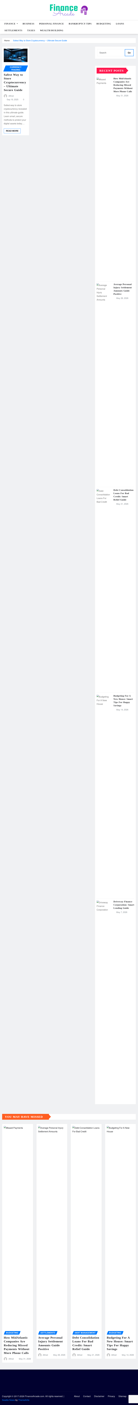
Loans (120, 24)
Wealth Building (51, 30)
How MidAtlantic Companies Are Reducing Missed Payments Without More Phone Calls (123, 85)
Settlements (13, 30)
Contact (87, 1396)
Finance (10, 24)
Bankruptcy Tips (80, 24)
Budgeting (103, 24)
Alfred (11, 95)
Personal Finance (51, 24)
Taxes (31, 30)
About (77, 1396)
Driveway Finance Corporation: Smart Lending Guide (123, 904)
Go (129, 52)
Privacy (111, 1396)
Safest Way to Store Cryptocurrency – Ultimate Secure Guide (40, 40)
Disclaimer (99, 1396)
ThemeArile (23, 1400)
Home (7, 40)
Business (28, 24)
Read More (12, 130)
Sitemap (122, 1396)
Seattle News (8, 1400)
